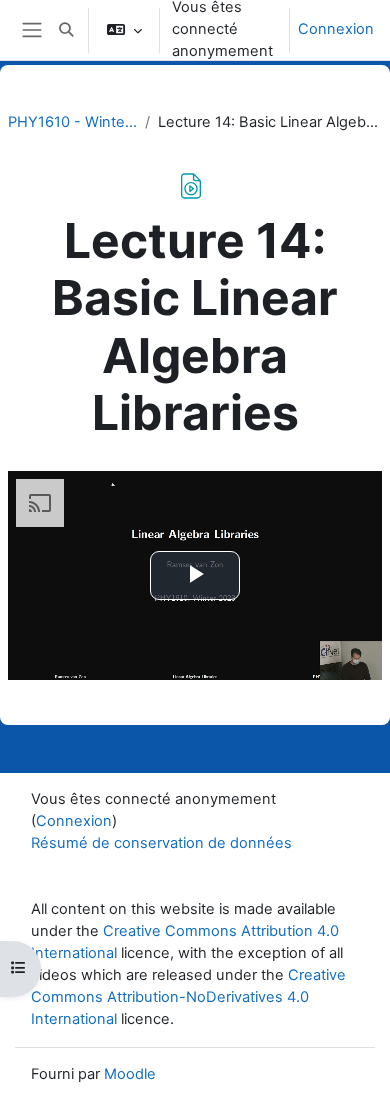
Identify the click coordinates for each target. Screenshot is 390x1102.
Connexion (336, 29)
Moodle (130, 1074)
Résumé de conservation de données (161, 843)
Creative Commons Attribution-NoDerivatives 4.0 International (188, 997)
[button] (66, 30)
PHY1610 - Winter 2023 (72, 122)
